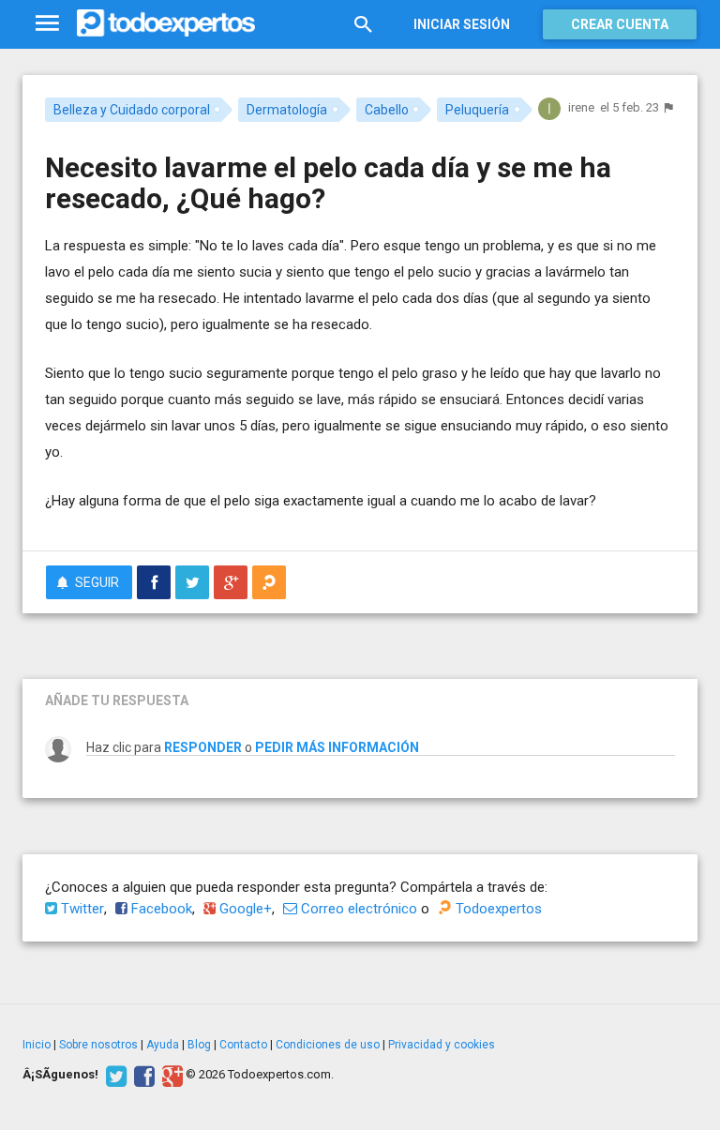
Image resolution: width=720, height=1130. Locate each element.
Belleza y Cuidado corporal (131, 109)
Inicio (36, 1044)
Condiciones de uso (328, 1044)
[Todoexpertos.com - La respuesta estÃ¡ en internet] (166, 23)
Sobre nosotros (98, 1044)
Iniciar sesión (461, 24)
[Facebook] (142, 1075)
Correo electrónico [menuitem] (357, 908)
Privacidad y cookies (441, 1044)
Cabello (387, 109)
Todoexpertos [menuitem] (497, 908)
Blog (199, 1044)
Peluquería (477, 109)
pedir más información (337, 747)
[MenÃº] (47, 24)
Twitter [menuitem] (80, 908)
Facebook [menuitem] (160, 908)
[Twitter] (114, 1075)
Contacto (243, 1044)
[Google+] (170, 1075)
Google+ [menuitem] (244, 908)
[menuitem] (154, 582)
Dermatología (287, 109)
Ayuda (162, 1044)
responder (203, 747)
